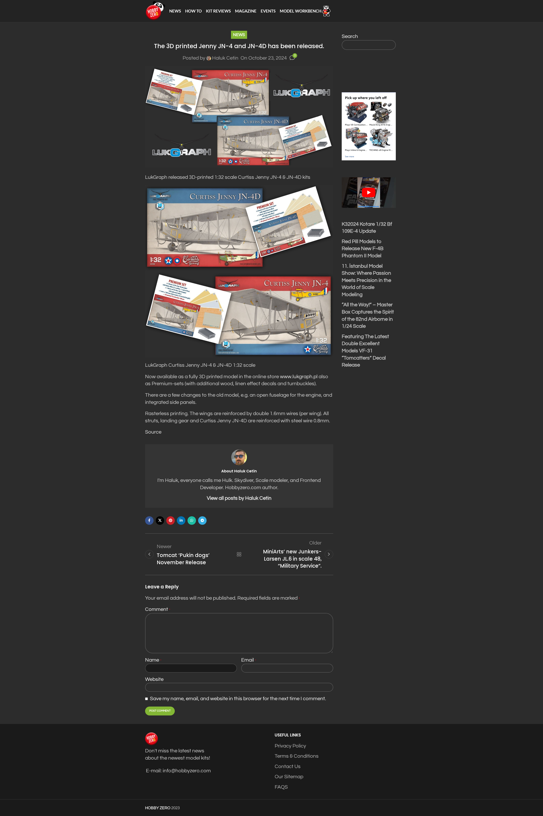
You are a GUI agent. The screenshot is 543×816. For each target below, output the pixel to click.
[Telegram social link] (202, 520)
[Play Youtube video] (369, 192)
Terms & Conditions (297, 756)
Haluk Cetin (225, 58)
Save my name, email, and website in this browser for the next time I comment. (238, 698)
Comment (157, 609)
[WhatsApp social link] (192, 520)
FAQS (281, 787)
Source (153, 432)
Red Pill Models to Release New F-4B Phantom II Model (362, 248)
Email (248, 660)
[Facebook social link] (149, 520)
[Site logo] (155, 10)
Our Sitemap (289, 776)
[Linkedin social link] (181, 520)
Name (153, 660)
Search (350, 36)
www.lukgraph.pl (299, 376)
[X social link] (160, 520)
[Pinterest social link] (170, 520)
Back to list (239, 554)
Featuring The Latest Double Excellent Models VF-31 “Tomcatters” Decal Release (365, 351)
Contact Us (288, 766)
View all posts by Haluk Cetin (239, 498)
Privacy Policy (290, 746)
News (239, 35)
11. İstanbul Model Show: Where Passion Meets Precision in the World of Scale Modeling (366, 280)
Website (154, 679)
